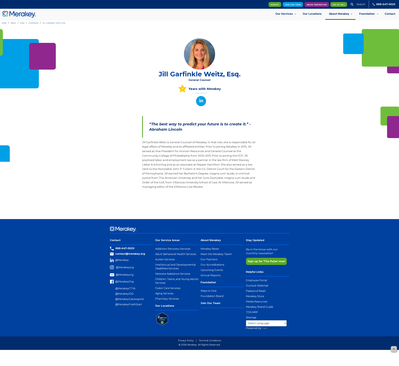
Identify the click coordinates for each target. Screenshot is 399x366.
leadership (33, 22)
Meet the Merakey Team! (216, 254)
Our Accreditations (212, 264)
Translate (273, 328)
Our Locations (312, 13)
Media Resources (256, 301)
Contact (390, 13)
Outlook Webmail (257, 285)
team (22, 22)
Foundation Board (212, 296)
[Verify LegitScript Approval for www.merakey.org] (161, 318)
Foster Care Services (167, 288)
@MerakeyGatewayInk (129, 299)
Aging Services (164, 293)
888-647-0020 (385, 4)
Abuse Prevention (317, 4)
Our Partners (209, 259)
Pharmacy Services (167, 298)
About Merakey (339, 13)
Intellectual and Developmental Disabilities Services (175, 266)
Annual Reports (210, 275)
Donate (275, 4)
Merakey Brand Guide (259, 306)
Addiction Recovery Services (172, 248)
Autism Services (165, 259)
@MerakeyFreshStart (128, 304)
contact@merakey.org (130, 253)
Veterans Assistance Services (172, 273)
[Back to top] (394, 349)
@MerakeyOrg (124, 281)
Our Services (284, 13)
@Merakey (122, 260)
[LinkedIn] (112, 260)
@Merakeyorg (125, 267)
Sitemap (251, 317)
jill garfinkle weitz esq (54, 22)
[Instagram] (113, 268)
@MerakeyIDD (124, 293)
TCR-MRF (252, 312)
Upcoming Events (212, 270)
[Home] (18, 14)
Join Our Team (293, 4)
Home (4, 22)
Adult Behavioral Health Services (175, 254)
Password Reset (256, 290)
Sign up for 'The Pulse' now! (266, 261)
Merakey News (210, 248)
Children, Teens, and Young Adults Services (176, 281)
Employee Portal (256, 280)
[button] (352, 4)
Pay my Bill (339, 4)
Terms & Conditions (210, 340)
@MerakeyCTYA (125, 288)
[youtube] (113, 274)
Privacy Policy (186, 340)
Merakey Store (255, 296)
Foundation (367, 13)
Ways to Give (208, 290)
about (13, 22)
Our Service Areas (167, 240)
